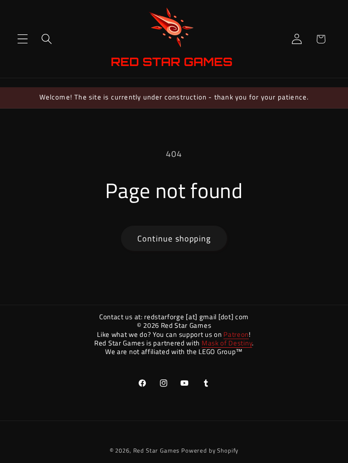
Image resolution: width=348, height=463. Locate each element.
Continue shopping (174, 238)
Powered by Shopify (209, 450)
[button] (23, 39)
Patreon (236, 334)
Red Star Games (156, 450)
